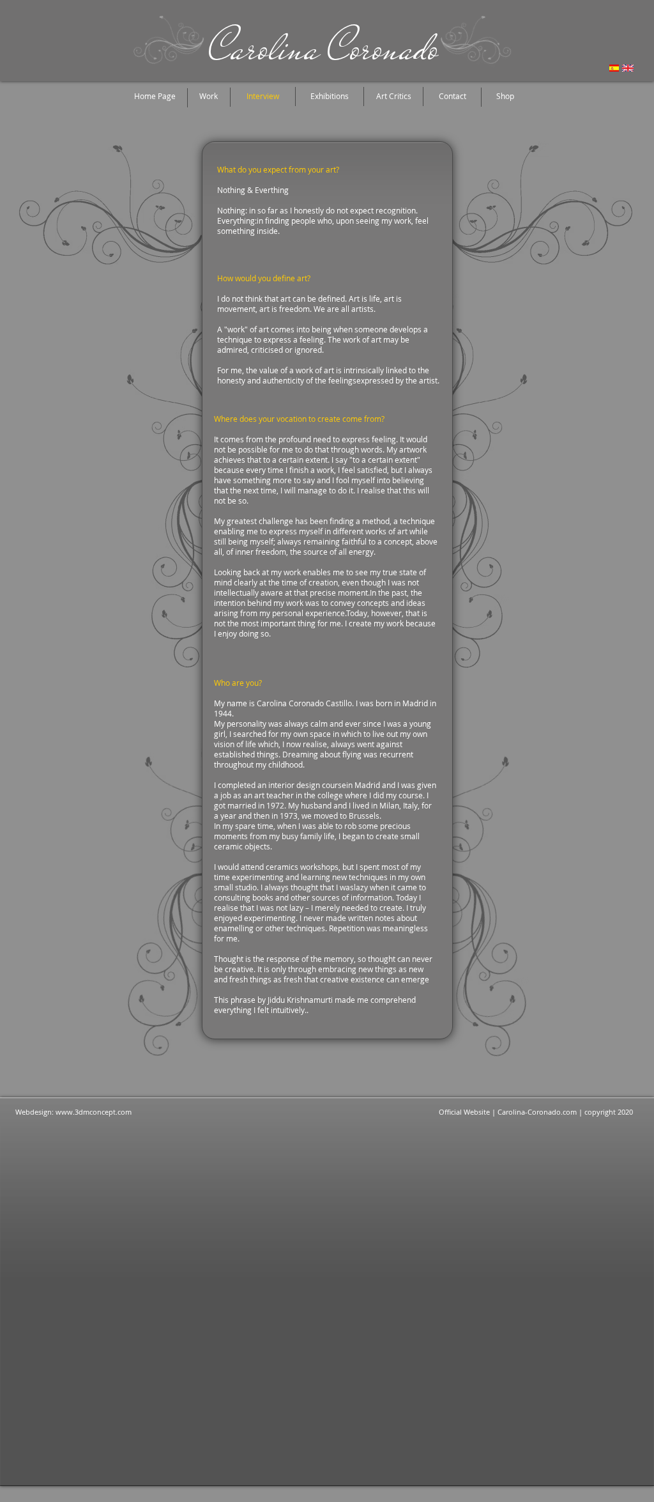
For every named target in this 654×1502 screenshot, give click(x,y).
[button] (262, 96)
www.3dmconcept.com (94, 1112)
